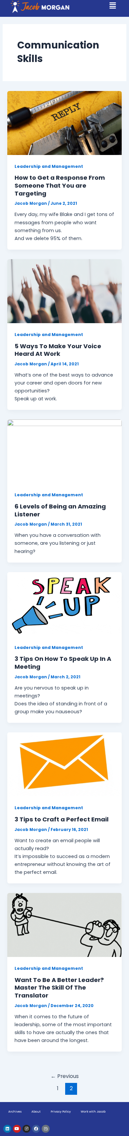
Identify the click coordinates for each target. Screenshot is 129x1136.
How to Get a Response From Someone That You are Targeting (60, 185)
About (36, 1112)
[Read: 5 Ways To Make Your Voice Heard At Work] (64, 291)
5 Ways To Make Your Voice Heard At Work (58, 350)
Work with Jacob (93, 1112)
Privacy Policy (61, 1112)
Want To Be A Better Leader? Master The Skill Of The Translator (59, 987)
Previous (65, 1076)
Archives (15, 1112)
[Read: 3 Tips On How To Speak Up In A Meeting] (64, 603)
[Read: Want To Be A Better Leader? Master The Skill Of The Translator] (64, 924)
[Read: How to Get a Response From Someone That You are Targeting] (64, 122)
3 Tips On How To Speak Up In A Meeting (63, 663)
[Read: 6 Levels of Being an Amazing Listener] (64, 451)
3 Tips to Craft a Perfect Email (61, 819)
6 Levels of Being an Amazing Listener (60, 510)
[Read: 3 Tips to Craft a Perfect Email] (64, 764)
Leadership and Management (49, 166)
